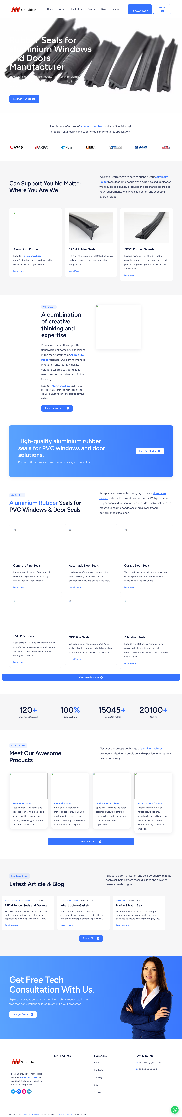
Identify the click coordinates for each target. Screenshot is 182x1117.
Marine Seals (121, 901)
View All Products (89, 841)
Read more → (11, 925)
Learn (16, 271)
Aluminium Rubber (33, 502)
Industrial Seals (62, 803)
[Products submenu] (81, 9)
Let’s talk (162, 7)
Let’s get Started (21, 1014)
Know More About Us (55, 408)
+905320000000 (140, 11)
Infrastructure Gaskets (149, 803)
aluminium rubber (91, 126)
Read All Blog (88, 938)
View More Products (89, 677)
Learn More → (75, 271)
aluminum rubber (32, 256)
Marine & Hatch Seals (107, 803)
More (21, 271)
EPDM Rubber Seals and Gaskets (17, 901)
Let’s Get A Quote (22, 98)
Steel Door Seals (22, 803)
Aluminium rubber (61, 386)
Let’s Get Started (147, 451)
